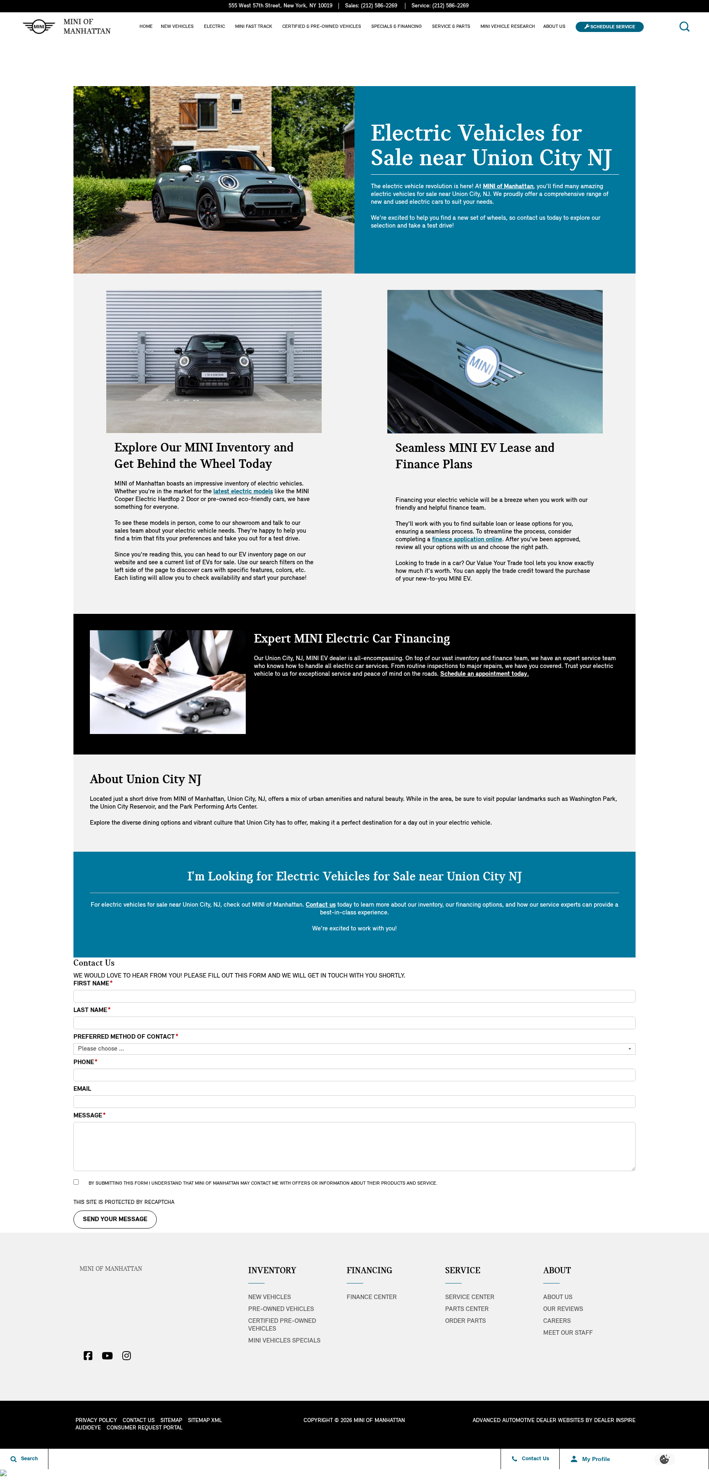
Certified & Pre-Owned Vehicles (321, 26)
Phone (85, 1062)
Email (82, 1089)
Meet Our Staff (568, 1333)
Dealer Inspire (615, 1421)
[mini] (39, 26)
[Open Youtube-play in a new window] (107, 1355)
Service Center (469, 1297)
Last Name (92, 1010)
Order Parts (465, 1321)
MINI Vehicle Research (507, 26)
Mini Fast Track (253, 26)
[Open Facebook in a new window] (88, 1355)
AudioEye (88, 1428)
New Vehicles (177, 26)
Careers (557, 1321)
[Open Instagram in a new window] (126, 1355)
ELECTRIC (214, 26)
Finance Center (372, 1297)
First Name (93, 983)
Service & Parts (451, 26)
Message (89, 1115)
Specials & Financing (396, 26)
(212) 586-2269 (379, 6)
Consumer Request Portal (145, 1428)
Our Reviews (563, 1309)
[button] (684, 27)
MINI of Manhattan (111, 1269)
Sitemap (171, 1421)
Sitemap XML (205, 1421)
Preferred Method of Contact (125, 1037)
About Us (554, 26)
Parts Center (467, 1309)
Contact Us (139, 1421)
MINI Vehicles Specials (284, 1341)
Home (146, 26)
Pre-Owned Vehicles (281, 1309)
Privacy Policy (96, 1421)
